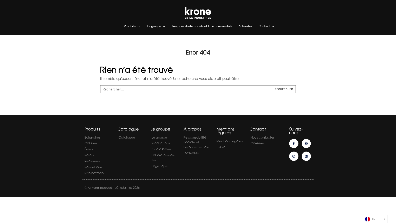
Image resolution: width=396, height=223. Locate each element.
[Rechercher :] (198, 89)
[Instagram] (293, 156)
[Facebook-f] (293, 143)
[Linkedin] (306, 156)
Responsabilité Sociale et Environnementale (202, 26)
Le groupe (154, 26)
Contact (264, 26)
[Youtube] (306, 143)
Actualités (245, 26)
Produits (130, 26)
